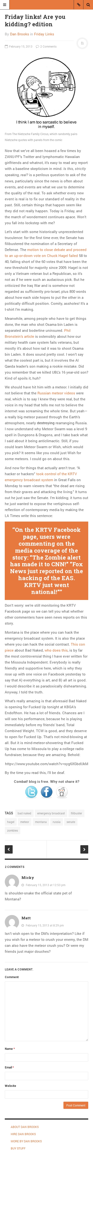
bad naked (24, 813)
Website (10, 1086)
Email (9, 1067)
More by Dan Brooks (26, 1141)
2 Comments (48, 46)
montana (41, 822)
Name (10, 1049)
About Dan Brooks (25, 1127)
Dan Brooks (19, 34)
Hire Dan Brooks (23, 1134)
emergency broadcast (51, 813)
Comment (12, 977)
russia (57, 822)
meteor (24, 822)
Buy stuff (18, 1148)
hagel (10, 822)
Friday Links (44, 34)
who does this (56, 650)
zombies (12, 830)
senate (71, 822)
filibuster (76, 813)
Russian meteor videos (56, 393)
